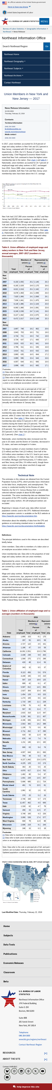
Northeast (7, 31)
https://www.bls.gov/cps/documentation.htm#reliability (23, 526)
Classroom (9, 972)
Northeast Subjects (12, 68)
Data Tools (9, 944)
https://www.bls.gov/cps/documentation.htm (19, 516)
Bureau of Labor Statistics (13, 28)
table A (43, 160)
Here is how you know (18, 6)
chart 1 (34, 160)
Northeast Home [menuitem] (11, 54)
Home (6, 926)
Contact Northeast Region (30, 1044)
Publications (10, 953)
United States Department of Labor (20, 12)
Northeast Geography (14, 61)
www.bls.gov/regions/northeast (15, 132)
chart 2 (21, 434)
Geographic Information (36, 28)
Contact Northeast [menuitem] (12, 82)
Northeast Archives (12, 75)
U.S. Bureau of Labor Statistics (24, 21)
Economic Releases (13, 963)
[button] (45, 1053)
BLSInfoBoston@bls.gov (13, 129)
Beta (5, 981)
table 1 (21, 418)
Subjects (8, 935)
